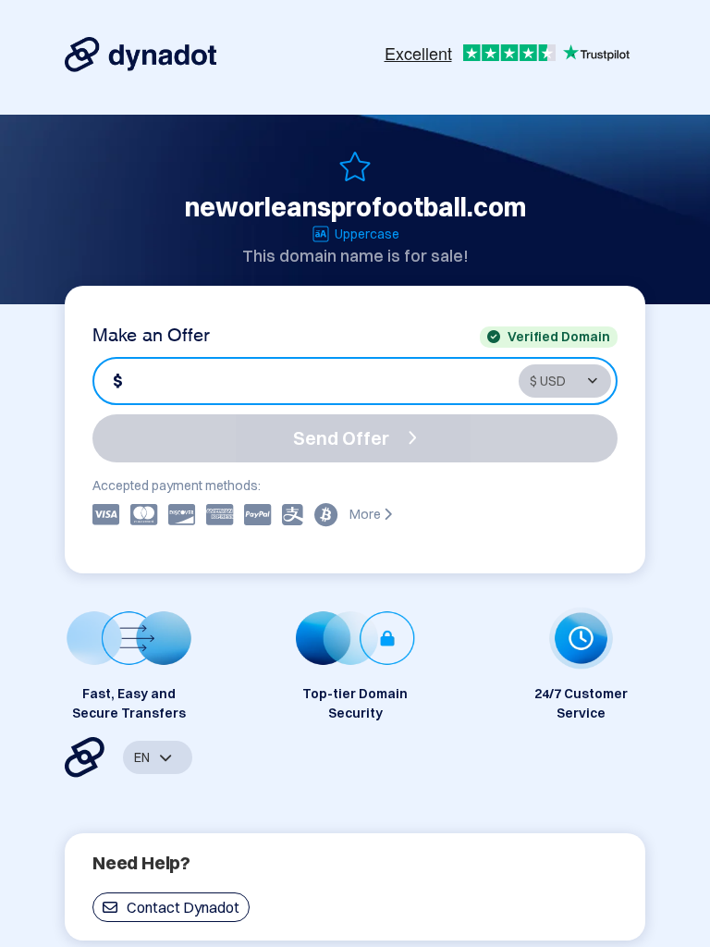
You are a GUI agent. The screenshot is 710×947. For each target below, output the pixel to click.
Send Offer (341, 437)
